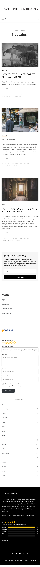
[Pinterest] (27, 553)
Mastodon (5, 540)
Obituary (4, 449)
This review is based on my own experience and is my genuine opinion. (21, 385)
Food (3, 435)
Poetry (4, 458)
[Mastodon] (20, 553)
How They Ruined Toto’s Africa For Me (19, 75)
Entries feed (5, 304)
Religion (4, 462)
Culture (4, 70)
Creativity (5, 409)
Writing (4, 476)
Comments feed (7, 308)
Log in (3, 300)
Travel (3, 471)
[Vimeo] (16, 553)
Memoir (4, 135)
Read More (6, 88)
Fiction (4, 431)
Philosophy (5, 453)
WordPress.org (6, 313)
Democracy (5, 418)
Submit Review (8, 391)
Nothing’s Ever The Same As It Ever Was (19, 210)
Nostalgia (9, 139)
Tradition (4, 467)
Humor (4, 440)
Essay (4, 204)
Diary (3, 422)
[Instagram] (24, 553)
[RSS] (12, 553)
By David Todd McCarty (10, 94)
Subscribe (20, 277)
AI (2, 404)
